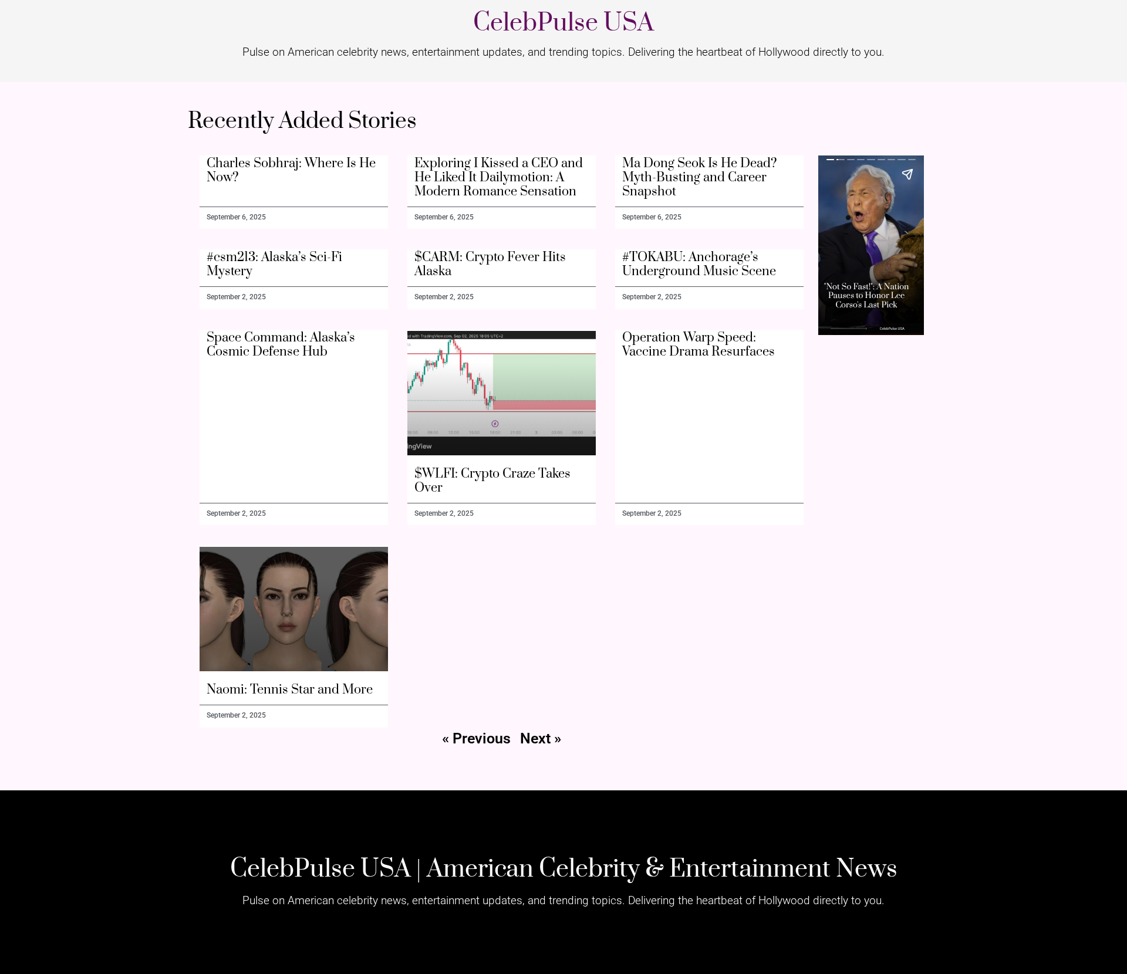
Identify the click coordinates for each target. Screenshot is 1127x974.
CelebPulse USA (563, 23)
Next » (540, 738)
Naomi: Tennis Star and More (290, 690)
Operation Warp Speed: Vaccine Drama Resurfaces (698, 345)
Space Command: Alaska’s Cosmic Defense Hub (281, 345)
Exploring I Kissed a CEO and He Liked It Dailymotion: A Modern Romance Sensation (498, 177)
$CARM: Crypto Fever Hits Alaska (490, 264)
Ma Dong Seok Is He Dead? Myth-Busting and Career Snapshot (699, 177)
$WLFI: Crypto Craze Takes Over (492, 481)
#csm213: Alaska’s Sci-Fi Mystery (274, 264)
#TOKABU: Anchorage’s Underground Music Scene (699, 264)
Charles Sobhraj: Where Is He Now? (291, 170)
